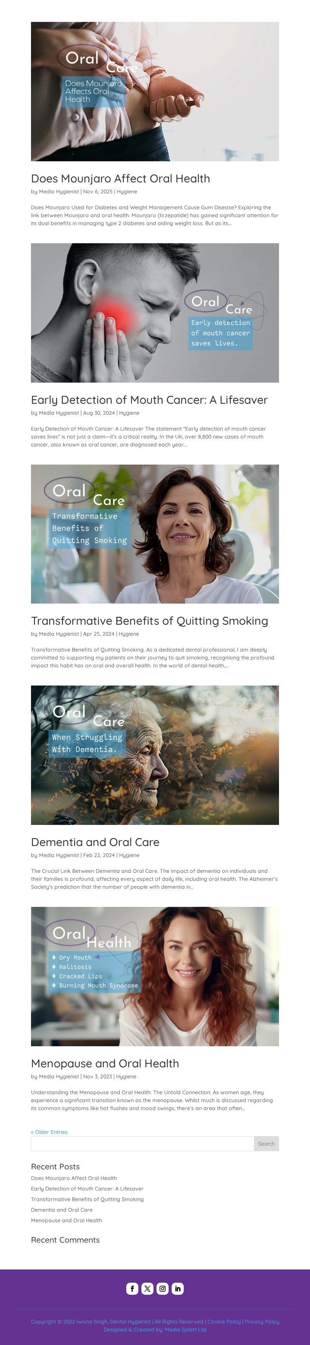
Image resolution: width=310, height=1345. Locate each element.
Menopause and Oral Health (105, 1063)
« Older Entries (49, 1132)
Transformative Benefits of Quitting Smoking (149, 620)
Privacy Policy (262, 1321)
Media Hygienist (59, 191)
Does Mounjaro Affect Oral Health (120, 178)
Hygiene (127, 191)
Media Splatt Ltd (185, 1329)
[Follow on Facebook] (132, 1289)
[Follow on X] (147, 1289)
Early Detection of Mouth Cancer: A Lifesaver (149, 399)
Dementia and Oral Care (95, 842)
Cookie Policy (224, 1321)
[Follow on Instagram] (163, 1289)
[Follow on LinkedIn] (178, 1289)
